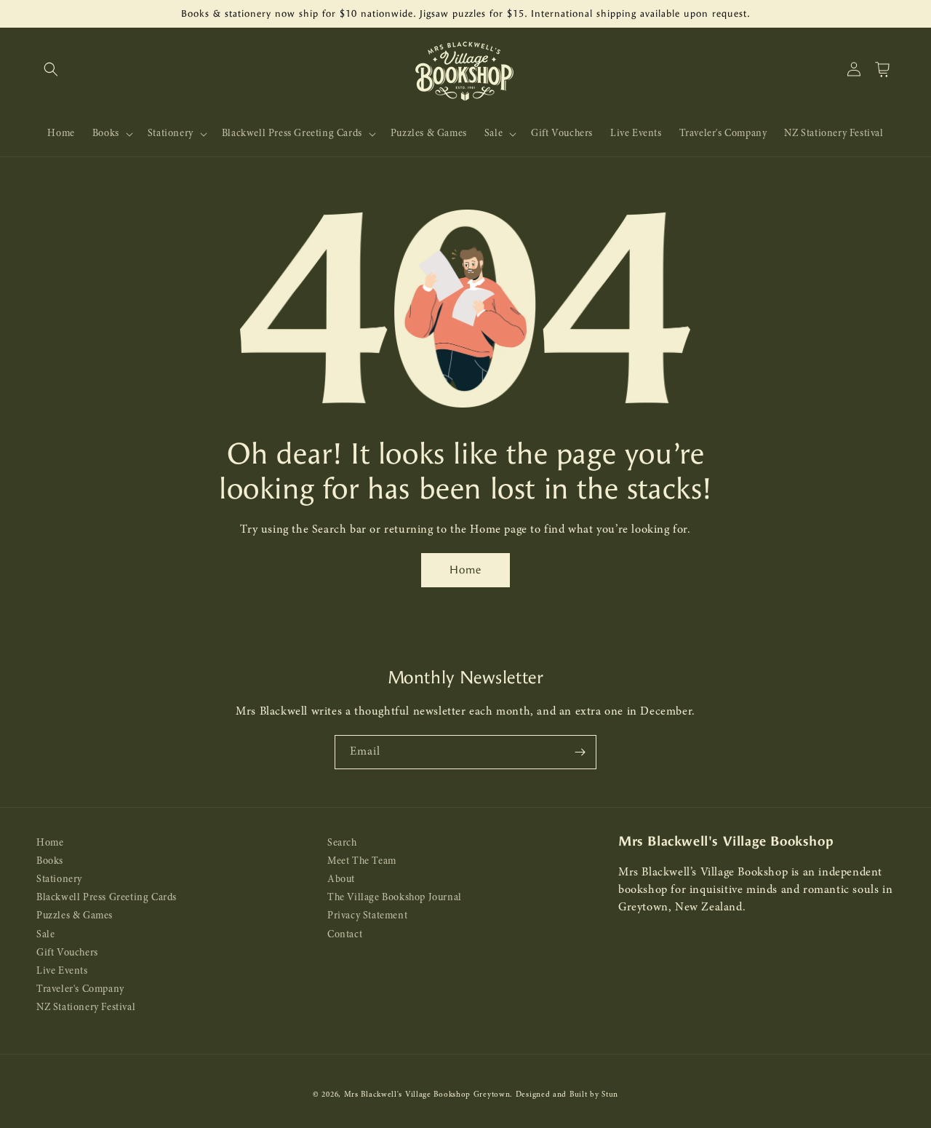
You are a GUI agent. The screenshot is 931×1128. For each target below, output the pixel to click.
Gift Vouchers (67, 953)
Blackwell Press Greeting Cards (106, 897)
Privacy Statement (367, 915)
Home (465, 569)
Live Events (62, 971)
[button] (50, 69)
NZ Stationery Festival (85, 1007)
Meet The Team (361, 861)
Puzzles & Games (74, 915)
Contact (344, 934)
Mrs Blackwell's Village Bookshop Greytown (427, 1095)
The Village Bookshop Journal (394, 897)
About (341, 879)
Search (342, 843)
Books (49, 861)
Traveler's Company (80, 989)
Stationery (59, 879)
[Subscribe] (580, 752)
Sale (45, 934)
